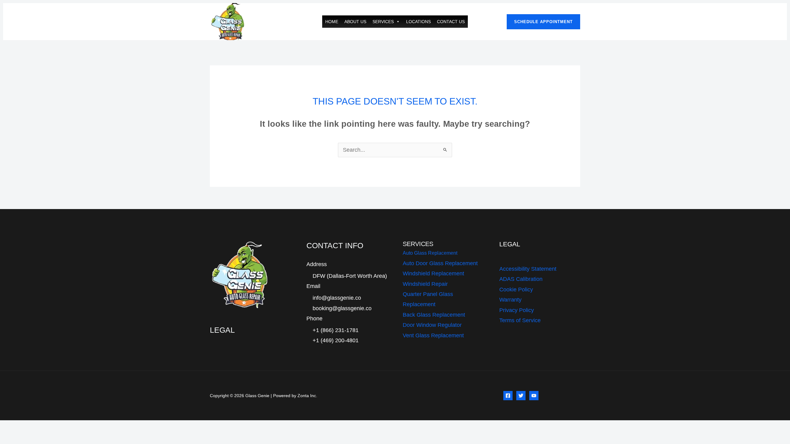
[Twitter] (521, 395)
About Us (355, 21)
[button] (543, 21)
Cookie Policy (516, 289)
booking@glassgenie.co (342, 308)
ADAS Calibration (521, 279)
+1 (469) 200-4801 (336, 340)
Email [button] (313, 286)
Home (331, 21)
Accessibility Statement (527, 269)
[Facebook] (508, 395)
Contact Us (451, 21)
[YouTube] (533, 395)
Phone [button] (314, 318)
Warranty (510, 300)
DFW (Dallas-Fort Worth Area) (350, 276)
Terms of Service (520, 320)
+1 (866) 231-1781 (336, 330)
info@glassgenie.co (337, 298)
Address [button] (316, 264)
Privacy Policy (516, 310)
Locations (418, 21)
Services (383, 21)
